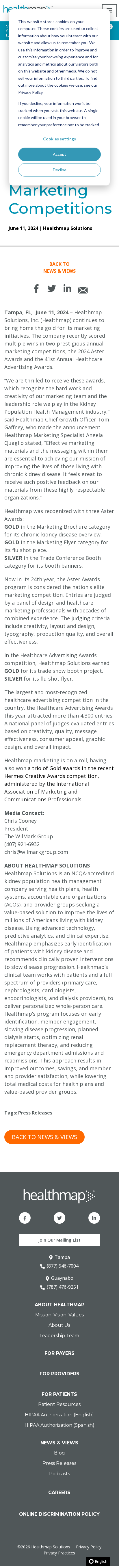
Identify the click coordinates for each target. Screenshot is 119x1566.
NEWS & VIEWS (59, 1443)
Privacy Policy (88, 1547)
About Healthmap (59, 1304)
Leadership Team (59, 1335)
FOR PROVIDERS (59, 1373)
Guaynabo (62, 1278)
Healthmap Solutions (67, 228)
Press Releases (35, 1113)
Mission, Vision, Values (59, 1315)
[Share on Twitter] (51, 288)
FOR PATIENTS (59, 1394)
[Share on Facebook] (36, 288)
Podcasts (59, 1473)
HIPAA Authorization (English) (59, 1415)
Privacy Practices (59, 1553)
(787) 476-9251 (63, 1287)
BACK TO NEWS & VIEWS (44, 1137)
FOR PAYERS (59, 1353)
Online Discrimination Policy (59, 1514)
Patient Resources (59, 1404)
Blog (59, 1453)
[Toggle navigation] (109, 10)
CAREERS (59, 1492)
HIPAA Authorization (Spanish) (59, 1425)
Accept (59, 154)
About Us (59, 1325)
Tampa (62, 1257)
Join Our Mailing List (59, 1240)
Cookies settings (59, 138)
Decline (59, 169)
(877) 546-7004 (63, 1266)
